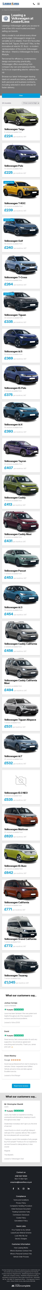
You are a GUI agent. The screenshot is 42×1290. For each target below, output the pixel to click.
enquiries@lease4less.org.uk (21, 1182)
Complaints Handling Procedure (21, 1206)
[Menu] (38, 4)
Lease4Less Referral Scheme (21, 1233)
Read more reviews (21, 1086)
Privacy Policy (21, 1203)
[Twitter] (18, 1189)
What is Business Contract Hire (21, 1251)
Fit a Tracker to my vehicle (21, 1230)
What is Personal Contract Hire (21, 1254)
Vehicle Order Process (21, 1257)
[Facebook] (13, 1189)
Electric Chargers (21, 1239)
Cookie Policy (21, 1218)
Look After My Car (21, 1236)
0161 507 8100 (21, 1176)
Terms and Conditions (21, 1200)
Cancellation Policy (21, 1221)
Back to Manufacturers (12, 10)
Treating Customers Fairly (21, 1212)
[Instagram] (23, 1189)
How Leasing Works (21, 1248)
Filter (21, 95)
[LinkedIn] (28, 1189)
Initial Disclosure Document (21, 1209)
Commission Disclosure (21, 1215)
